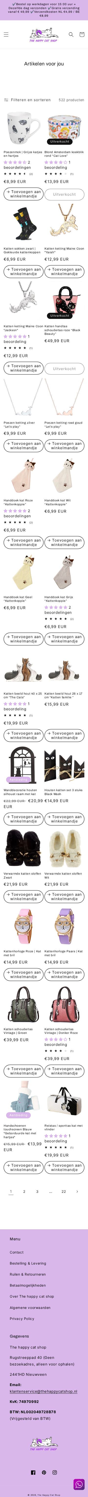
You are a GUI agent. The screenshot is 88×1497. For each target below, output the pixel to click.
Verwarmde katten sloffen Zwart (22, 875)
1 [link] (11, 1191)
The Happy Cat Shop (48, 1495)
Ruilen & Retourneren (28, 1274)
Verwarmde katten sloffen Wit (63, 875)
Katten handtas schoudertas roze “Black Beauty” (62, 330)
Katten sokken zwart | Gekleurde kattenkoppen (22, 250)
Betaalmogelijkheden (28, 1285)
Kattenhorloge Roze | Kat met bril (22, 953)
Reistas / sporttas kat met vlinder (63, 1127)
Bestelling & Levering (28, 1263)
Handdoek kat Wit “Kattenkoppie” (57, 502)
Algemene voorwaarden (30, 1307)
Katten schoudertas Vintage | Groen (18, 1031)
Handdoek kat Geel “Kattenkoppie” (18, 599)
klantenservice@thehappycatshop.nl (43, 1391)
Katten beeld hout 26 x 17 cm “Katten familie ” (63, 695)
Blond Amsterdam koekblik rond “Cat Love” (64, 154)
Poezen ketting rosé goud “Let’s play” (63, 424)
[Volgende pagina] (77, 1191)
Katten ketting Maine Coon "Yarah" (64, 250)
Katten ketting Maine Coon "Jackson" (24, 328)
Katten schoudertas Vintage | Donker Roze (61, 1031)
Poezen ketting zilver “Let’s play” (19, 424)
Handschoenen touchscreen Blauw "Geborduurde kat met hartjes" (20, 1131)
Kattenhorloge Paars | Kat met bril (63, 953)
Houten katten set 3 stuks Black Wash (63, 792)
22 (64, 1191)
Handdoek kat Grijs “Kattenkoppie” (58, 599)
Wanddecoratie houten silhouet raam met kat (20, 792)
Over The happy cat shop (32, 1296)
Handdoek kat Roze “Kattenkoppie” (18, 502)
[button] (6, 34)
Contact (16, 1252)
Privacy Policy (22, 1318)
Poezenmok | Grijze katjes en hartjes (23, 154)
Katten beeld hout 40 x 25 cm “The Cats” (23, 695)
